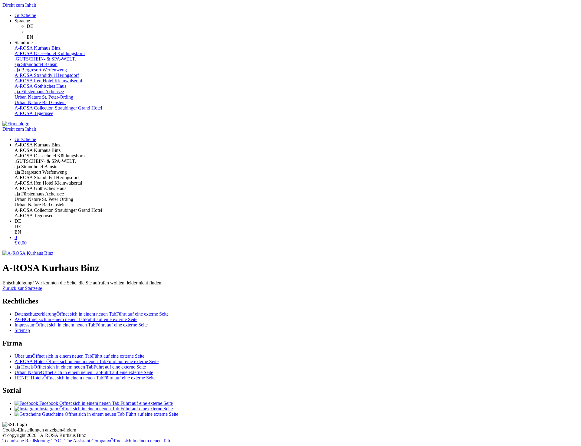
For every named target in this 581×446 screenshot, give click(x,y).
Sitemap (22, 330)
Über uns (79, 356)
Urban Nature (84, 372)
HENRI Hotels (85, 377)
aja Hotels (80, 366)
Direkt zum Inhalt (19, 5)
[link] (303, 26)
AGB (76, 319)
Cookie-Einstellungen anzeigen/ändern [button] (39, 429)
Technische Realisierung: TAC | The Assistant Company (86, 440)
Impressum (81, 324)
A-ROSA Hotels (87, 361)
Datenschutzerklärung (92, 313)
